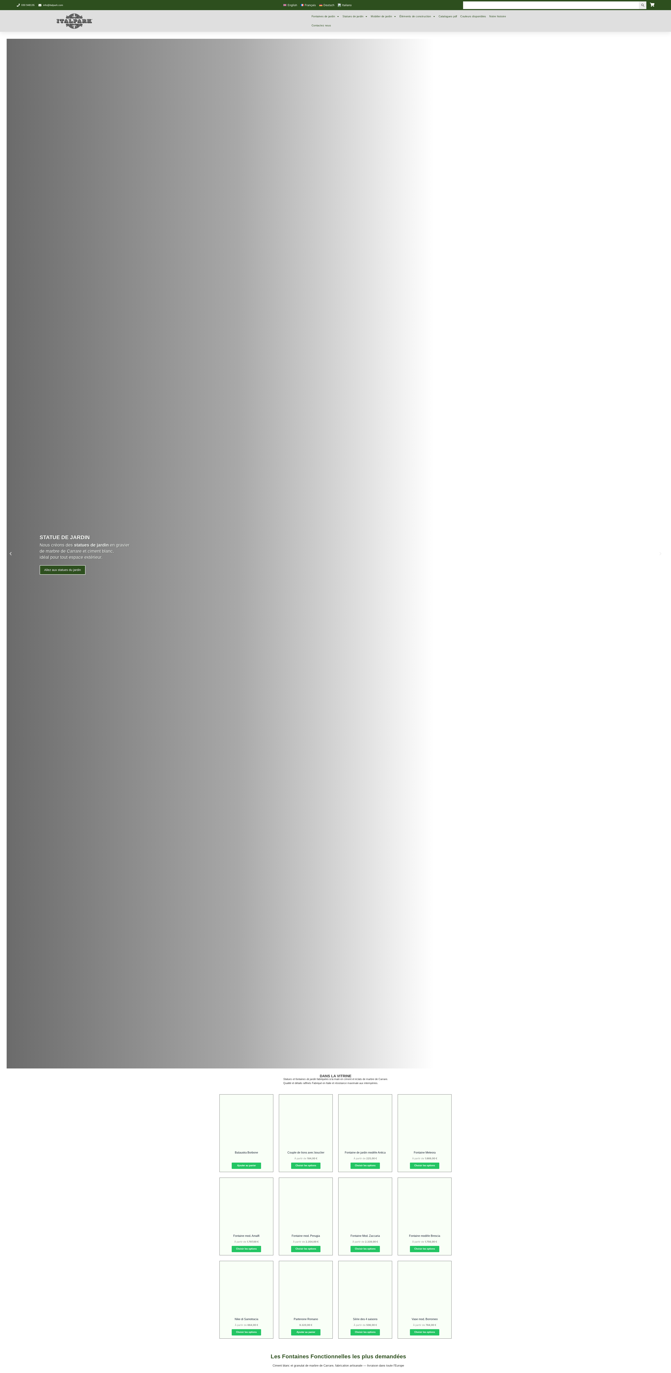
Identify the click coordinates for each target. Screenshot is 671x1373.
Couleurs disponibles (473, 16)
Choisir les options (305, 1165)
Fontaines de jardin (323, 16)
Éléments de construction (415, 16)
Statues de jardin (352, 16)
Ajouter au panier (246, 1165)
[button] (10, 553)
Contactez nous (321, 25)
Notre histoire (497, 16)
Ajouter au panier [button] (306, 1332)
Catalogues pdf (448, 16)
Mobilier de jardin (381, 16)
